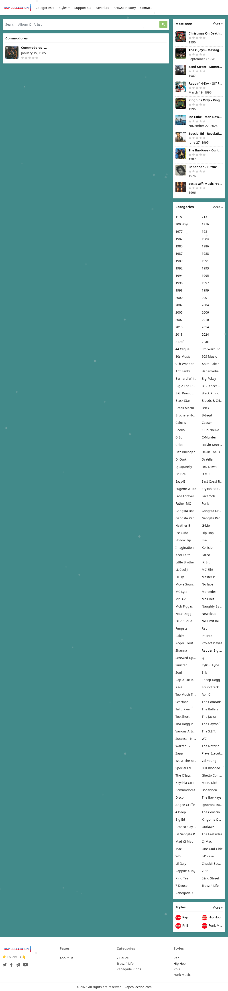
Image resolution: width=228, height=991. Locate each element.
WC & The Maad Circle (185, 761)
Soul (178, 672)
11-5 (178, 217)
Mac (178, 849)
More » (217, 23)
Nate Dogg (183, 614)
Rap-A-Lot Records (185, 680)
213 (204, 217)
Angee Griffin (185, 805)
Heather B (182, 525)
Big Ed (180, 819)
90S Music (209, 356)
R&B (178, 687)
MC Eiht (207, 569)
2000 (179, 298)
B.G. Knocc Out (212, 386)
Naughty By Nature (212, 606)
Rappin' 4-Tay (185, 871)
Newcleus (209, 614)
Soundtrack (210, 687)
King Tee (181, 878)
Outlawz (208, 827)
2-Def (179, 342)
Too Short (182, 716)
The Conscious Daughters (212, 812)
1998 (179, 290)
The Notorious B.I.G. (212, 746)
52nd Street (210, 878)
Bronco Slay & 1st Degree (185, 827)
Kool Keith (183, 555)
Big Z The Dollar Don (185, 386)
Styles (63, 8)
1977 (179, 231)
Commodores (185, 790)
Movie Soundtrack (185, 584)
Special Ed (183, 768)
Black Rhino (210, 393)
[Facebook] (10, 963)
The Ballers (210, 709)
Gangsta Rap (185, 518)
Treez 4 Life (210, 885)
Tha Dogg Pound (185, 724)
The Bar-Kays (211, 797)
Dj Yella (207, 459)
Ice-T (205, 540)
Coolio (180, 430)
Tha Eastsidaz (212, 834)
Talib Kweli (183, 709)
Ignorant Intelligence (212, 805)
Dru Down (209, 467)
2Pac (205, 342)
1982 (179, 239)
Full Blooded (211, 768)
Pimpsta (181, 628)
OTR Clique (183, 621)
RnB (184, 925)
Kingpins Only (212, 819)
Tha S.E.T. (209, 731)
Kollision (208, 547)
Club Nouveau (212, 430)
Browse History (125, 8)
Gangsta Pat (211, 518)
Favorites (102, 8)
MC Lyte (181, 591)
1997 (205, 283)
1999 (205, 290)
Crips (179, 444)
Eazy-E (180, 481)
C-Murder (209, 437)
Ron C (206, 694)
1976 (205, 224)
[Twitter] (5, 963)
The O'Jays (183, 775)
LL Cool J (181, 569)
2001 (205, 298)
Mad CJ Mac (184, 841)
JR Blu (206, 562)
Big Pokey (209, 378)
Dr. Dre (180, 474)
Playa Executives (212, 753)
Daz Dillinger (185, 452)
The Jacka (209, 716)
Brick (205, 408)
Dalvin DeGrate (212, 444)
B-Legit (207, 415)
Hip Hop (208, 533)
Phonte (207, 636)
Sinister (181, 665)
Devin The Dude (212, 452)
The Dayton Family (212, 724)
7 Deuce (181, 885)
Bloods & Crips (212, 400)
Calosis (180, 422)
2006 (205, 312)
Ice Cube (182, 533)
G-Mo (206, 525)
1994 (179, 275)
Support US (82, 8)
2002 (179, 305)
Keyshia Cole (184, 783)
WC (204, 738)
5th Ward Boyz (212, 349)
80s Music (182, 356)
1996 (179, 283)
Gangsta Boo (184, 511)
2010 (205, 320)
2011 (205, 871)
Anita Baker (210, 364)
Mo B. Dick (209, 783)
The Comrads (212, 702)
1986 (205, 246)
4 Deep (180, 812)
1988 (205, 253)
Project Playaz (212, 643)
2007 (179, 320)
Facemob (208, 496)
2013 (179, 327)
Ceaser (207, 422)
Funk (205, 503)
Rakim (180, 636)
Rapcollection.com (138, 987)
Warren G (182, 746)
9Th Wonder (184, 364)
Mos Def (208, 599)
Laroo (206, 555)
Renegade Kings (185, 893)
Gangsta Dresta (212, 511)
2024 (205, 334)
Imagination (184, 547)
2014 (205, 327)
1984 (205, 239)
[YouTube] (24, 963)
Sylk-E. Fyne (210, 665)
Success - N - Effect (185, 738)
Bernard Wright (185, 378)
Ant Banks (182, 371)
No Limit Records (212, 621)
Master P (208, 577)
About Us (66, 958)
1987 (179, 253)
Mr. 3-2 (180, 599)
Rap (205, 628)
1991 (205, 261)
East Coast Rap (212, 481)
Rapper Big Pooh (212, 650)
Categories (44, 8)
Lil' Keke (208, 856)
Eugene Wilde (185, 489)
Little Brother (185, 562)
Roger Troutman (185, 643)
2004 (205, 305)
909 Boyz (182, 224)
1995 (205, 275)
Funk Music (215, 925)
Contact (146, 8)
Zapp (179, 753)
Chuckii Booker (212, 863)
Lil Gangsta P (185, 834)
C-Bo (178, 437)
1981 (205, 231)
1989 (179, 261)
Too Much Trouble (185, 694)
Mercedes (209, 591)
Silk (204, 672)
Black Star (182, 400)
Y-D (178, 856)
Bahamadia (210, 371)
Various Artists (185, 731)
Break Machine (185, 408)
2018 (179, 334)
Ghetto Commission (212, 775)
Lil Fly (179, 577)
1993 (205, 268)
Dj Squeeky (183, 467)
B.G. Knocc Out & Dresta (185, 393)
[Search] (163, 24)
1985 (179, 246)
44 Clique (182, 349)
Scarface (181, 702)
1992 (179, 268)
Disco (179, 797)
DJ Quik (180, 459)
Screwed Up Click (185, 658)
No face (207, 584)
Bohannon (209, 790)
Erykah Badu (211, 489)
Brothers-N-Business (185, 415)
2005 (179, 312)
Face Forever (184, 496)
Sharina (181, 650)
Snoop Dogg (211, 680)
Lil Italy (180, 863)
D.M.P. (206, 474)
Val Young (209, 761)
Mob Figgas (184, 606)
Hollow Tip (183, 540)
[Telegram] (17, 963)
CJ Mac (207, 841)
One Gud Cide (212, 849)
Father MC (183, 503)
